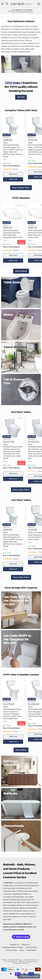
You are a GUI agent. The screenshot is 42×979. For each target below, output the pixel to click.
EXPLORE (21, 97)
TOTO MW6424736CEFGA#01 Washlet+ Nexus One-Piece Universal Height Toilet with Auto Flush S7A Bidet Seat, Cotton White (13, 451)
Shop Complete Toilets (21, 187)
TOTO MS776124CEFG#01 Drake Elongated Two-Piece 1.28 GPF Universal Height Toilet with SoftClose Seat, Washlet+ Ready (13, 150)
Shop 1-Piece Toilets (21, 490)
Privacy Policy (31, 947)
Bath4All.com (17, 960)
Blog (22, 950)
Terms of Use (11, 950)
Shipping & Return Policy (12, 947)
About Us (26, 944)
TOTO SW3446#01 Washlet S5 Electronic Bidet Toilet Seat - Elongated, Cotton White (12, 234)
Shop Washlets (21, 271)
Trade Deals (31, 950)
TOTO (4, 160)
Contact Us (14, 944)
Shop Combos (21, 750)
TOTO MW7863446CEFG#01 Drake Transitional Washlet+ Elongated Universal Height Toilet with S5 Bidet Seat (12, 713)
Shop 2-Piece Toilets (21, 577)
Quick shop (13, 174)
